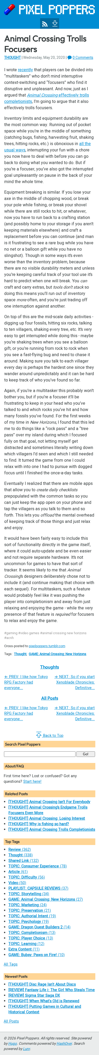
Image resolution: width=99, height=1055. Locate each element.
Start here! (32, 781)
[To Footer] (54, 23)
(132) (23, 860)
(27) (45, 899)
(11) (24, 949)
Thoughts (49, 667)
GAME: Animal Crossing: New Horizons (57, 654)
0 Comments (83, 57)
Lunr (26, 1049)
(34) (28, 894)
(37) (38, 888)
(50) (17, 883)
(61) (18, 872)
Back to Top (52, 735)
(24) (27, 905)
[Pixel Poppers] (49, 14)
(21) (29, 910)
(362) (19, 849)
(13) (31, 932)
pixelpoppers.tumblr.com (47, 646)
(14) (39, 927)
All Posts (49, 698)
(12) (26, 944)
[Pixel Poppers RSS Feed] (45, 24)
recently (25, 70)
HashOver (64, 1043)
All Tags (10, 964)
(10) (36, 955)
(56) (26, 877)
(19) (32, 916)
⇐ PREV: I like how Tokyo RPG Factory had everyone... (26, 682)
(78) (37, 866)
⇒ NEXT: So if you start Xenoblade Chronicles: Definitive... (74, 682)
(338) (20, 855)
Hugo (12, 1043)
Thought (12, 57)
